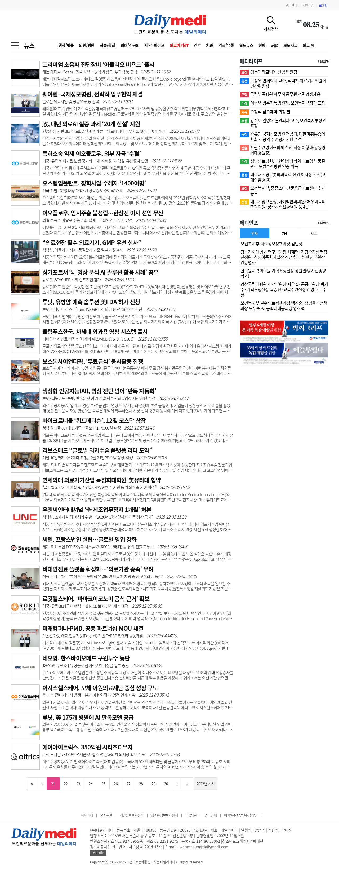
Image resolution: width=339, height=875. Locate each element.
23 (78, 783)
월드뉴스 (246, 45)
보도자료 (290, 45)
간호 (197, 45)
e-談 (274, 45)
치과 (209, 45)
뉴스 (29, 45)
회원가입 (307, 5)
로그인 (323, 5)
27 (128, 783)
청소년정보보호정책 (164, 814)
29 (153, 783)
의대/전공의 (130, 45)
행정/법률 (66, 45)
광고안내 (291, 5)
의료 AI (308, 45)
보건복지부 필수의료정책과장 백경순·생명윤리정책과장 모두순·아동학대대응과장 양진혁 (283, 305)
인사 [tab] (254, 233)
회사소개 (87, 814)
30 (166, 783)
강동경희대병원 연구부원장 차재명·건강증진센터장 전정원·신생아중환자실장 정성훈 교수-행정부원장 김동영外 (283, 257)
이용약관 (191, 814)
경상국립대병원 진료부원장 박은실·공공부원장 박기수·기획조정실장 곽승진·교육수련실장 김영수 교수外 (284, 289)
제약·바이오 (154, 45)
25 (103, 783)
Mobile (98, 852)
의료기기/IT (179, 45)
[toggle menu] (15, 44)
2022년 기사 (206, 783)
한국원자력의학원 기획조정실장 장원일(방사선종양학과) (283, 273)
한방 (262, 45)
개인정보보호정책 (132, 814)
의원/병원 (86, 45)
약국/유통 (226, 45)
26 (116, 783)
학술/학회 (107, 45)
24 (90, 783)
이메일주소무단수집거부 (240, 814)
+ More (322, 61)
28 (141, 783)
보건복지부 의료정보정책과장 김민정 (271, 243)
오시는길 (106, 814)
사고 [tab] (314, 233)
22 (66, 783)
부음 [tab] (284, 233)
